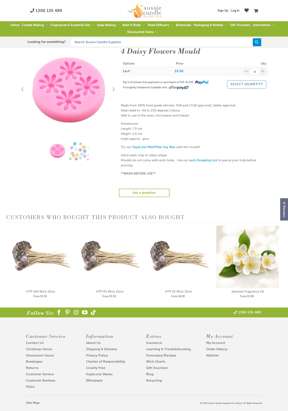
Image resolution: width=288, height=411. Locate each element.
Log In (235, 10)
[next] (277, 264)
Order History (216, 349)
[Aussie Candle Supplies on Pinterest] (67, 313)
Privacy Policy (97, 355)
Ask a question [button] (144, 193)
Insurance (154, 343)
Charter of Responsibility (105, 361)
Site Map (33, 403)
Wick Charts (155, 361)
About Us (93, 343)
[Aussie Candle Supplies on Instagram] (76, 313)
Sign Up (223, 10)
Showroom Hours (40, 355)
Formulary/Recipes (161, 355)
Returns (32, 368)
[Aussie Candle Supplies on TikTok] (93, 313)
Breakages (34, 361)
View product (41, 261)
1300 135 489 (48, 11)
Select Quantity (246, 84)
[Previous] (22, 89)
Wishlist (212, 355)
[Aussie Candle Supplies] (144, 10)
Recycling (154, 380)
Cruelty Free (95, 368)
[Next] (113, 89)
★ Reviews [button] (284, 209)
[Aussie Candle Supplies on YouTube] (85, 313)
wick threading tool (203, 160)
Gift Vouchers (157, 368)
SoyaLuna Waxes (99, 374)
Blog (149, 374)
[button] (35, 25)
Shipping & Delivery (101, 349)
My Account (215, 343)
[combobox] (166, 42)
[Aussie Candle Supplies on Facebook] (59, 313)
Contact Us (35, 343)
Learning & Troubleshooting (168, 349)
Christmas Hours (39, 349)
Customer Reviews (40, 380)
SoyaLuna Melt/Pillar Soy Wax (153, 147)
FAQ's (30, 387)
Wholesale (94, 380)
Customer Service (40, 374)
